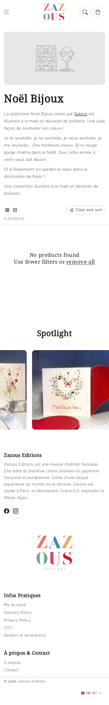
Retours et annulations (25, 635)
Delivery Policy (18, 612)
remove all (80, 261)
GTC (8, 628)
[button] (6, 12)
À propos (12, 662)
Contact (11, 670)
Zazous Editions (32, 681)
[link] (68, 391)
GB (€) (91, 693)
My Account (15, 605)
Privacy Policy (17, 620)
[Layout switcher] (7, 210)
